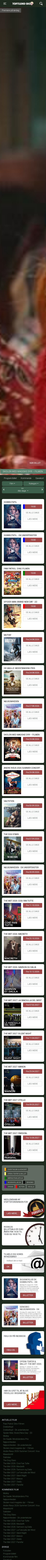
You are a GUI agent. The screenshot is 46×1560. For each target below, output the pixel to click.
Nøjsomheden (9, 1442)
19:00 (33, 506)
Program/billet (10, 478)
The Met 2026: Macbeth (13, 1466)
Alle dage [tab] (22, 490)
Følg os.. (11, 1350)
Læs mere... (12, 1213)
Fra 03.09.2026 (32, 805)
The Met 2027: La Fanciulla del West (19, 1472)
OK (8, 1266)
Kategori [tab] (33, 483)
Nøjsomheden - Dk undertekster (17, 1445)
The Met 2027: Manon (13, 1478)
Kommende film (10, 1557)
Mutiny (6, 1436)
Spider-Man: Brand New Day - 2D (17, 1433)
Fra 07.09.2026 (32, 839)
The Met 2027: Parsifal (13, 1485)
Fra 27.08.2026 (32, 706)
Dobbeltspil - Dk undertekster (16, 1430)
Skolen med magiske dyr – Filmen (23, 471)
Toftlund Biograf (23, 3)
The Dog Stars (9, 1460)
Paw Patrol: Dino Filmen (13, 1424)
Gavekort (40, 478)
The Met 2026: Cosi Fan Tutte (16, 1463)
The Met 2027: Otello (12, 1482)
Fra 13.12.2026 (32, 971)
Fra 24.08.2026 (32, 639)
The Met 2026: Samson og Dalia (17, 1469)
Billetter (28, 1295)
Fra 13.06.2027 (32, 1138)
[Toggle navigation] (41, 4)
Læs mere (32, 519)
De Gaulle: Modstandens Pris (16, 1439)
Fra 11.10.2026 (32, 905)
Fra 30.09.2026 (32, 872)
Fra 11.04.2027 (32, 1038)
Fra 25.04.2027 (32, 1071)
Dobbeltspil (8, 1427)
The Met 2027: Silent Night (14, 1475)
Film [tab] (11, 483)
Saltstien (7, 1457)
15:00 (33, 540)
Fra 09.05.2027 (32, 1104)
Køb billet (35, 463)
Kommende (26, 478)
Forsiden (7, 1550)
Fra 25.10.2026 (32, 938)
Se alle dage (32, 512)
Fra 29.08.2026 (32, 739)
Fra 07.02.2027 (32, 1005)
